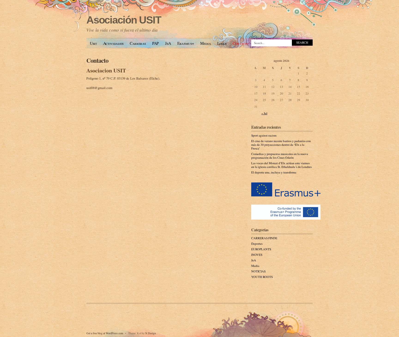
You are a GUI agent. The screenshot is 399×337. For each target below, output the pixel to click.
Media (205, 43)
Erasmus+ (185, 43)
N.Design (150, 333)
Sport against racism (263, 135)
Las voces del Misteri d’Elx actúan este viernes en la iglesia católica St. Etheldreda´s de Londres (281, 165)
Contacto (241, 43)
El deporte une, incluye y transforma (273, 172)
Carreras (138, 43)
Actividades (113, 43)
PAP (155, 43)
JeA (168, 43)
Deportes (257, 244)
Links (222, 43)
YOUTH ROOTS (262, 277)
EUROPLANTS (261, 249)
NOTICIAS (258, 271)
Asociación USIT (123, 20)
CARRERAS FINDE (264, 238)
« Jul (264, 113)
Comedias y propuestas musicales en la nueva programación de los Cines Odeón (279, 156)
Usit (93, 43)
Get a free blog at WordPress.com (104, 333)
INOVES (256, 255)
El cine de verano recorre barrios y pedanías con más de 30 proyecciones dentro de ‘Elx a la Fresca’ (281, 144)
